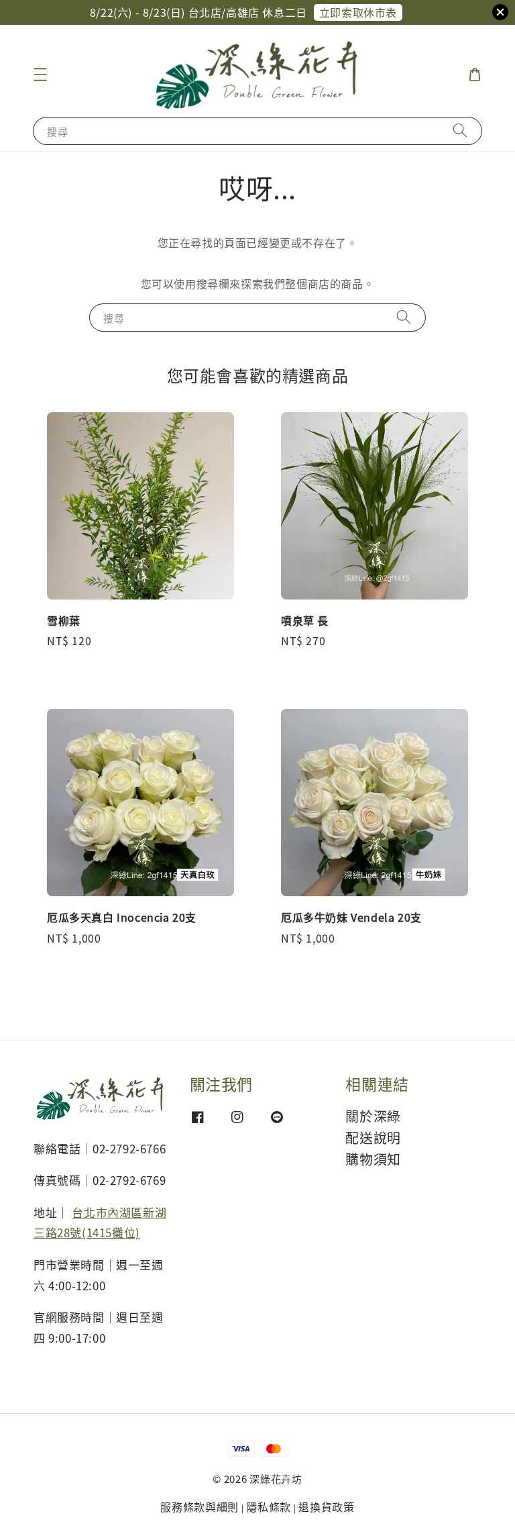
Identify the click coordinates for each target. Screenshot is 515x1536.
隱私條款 (268, 1506)
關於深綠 (372, 1117)
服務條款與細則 (199, 1506)
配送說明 (372, 1137)
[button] (40, 74)
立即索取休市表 (358, 12)
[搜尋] (460, 130)
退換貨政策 (326, 1506)
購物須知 (372, 1159)
